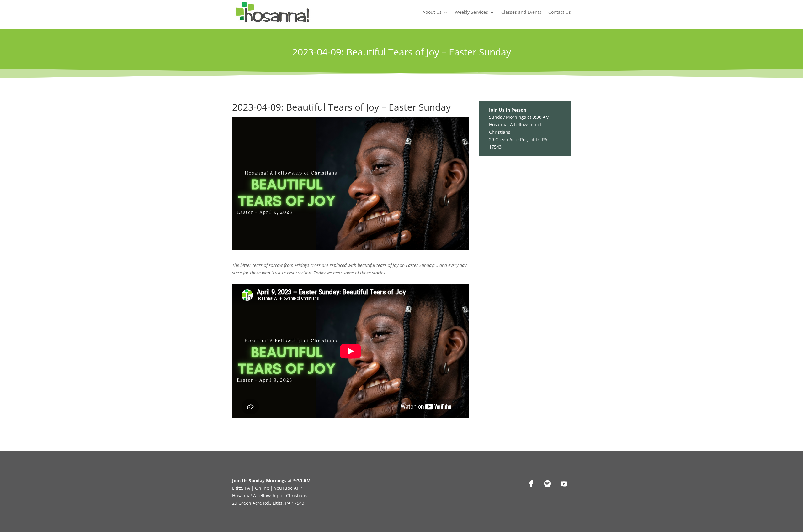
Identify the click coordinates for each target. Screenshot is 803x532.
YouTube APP (288, 488)
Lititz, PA (241, 488)
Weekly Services (471, 12)
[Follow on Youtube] (564, 484)
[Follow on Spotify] (548, 484)
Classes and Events (521, 12)
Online (262, 488)
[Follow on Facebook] (531, 484)
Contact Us (559, 12)
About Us (432, 12)
